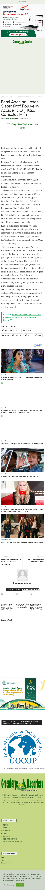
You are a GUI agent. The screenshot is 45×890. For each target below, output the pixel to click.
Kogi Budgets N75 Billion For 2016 (36, 560)
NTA (2, 858)
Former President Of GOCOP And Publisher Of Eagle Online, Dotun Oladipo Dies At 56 (36, 607)
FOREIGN (6, 831)
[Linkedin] (22, 809)
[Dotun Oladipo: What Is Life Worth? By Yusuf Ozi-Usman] (22, 598)
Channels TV (5, 863)
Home (2, 96)
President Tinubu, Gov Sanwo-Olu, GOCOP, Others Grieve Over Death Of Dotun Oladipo (7, 607)
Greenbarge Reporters (10, 118)
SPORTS (6, 833)
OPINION (6, 836)
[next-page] (24, 614)
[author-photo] (22, 575)
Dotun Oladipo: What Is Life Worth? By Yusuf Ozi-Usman (22, 605)
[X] (32, 809)
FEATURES (9, 96)
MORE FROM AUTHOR (30, 589)
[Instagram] (18, 809)
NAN (2, 860)
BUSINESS (7, 828)
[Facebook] (13, 809)
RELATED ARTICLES (14, 589)
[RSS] (27, 809)
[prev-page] (21, 614)
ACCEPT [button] (20, 884)
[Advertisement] (22, 70)
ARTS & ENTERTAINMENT (12, 842)
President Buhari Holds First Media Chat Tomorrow (11, 561)
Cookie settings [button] (9, 885)
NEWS (5, 825)
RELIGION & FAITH (10, 839)
